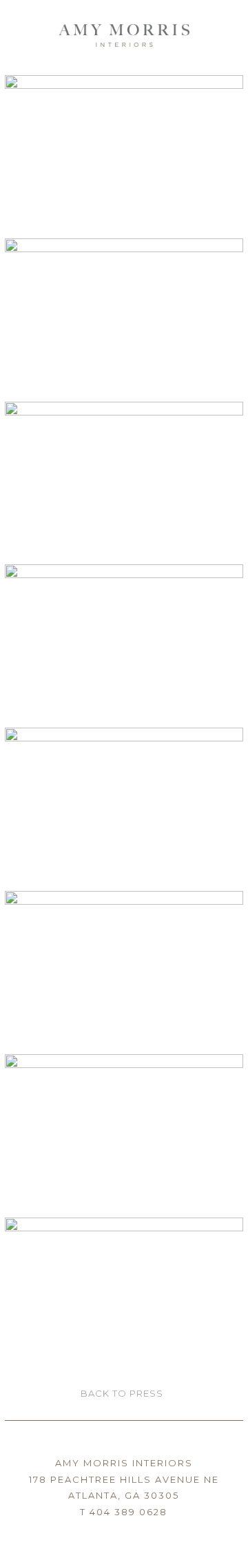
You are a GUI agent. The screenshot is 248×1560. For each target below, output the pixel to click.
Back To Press (122, 1393)
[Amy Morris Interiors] (124, 31)
